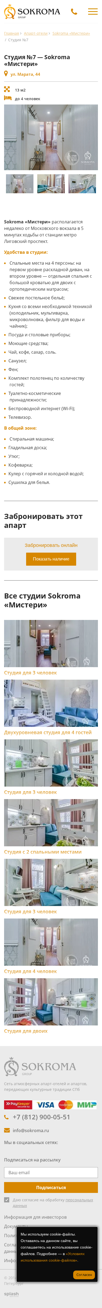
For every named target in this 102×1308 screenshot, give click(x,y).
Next (92, 137)
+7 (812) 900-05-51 (41, 1116)
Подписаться (51, 1187)
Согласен (84, 1274)
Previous (9, 137)
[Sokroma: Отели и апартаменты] (40, 1066)
